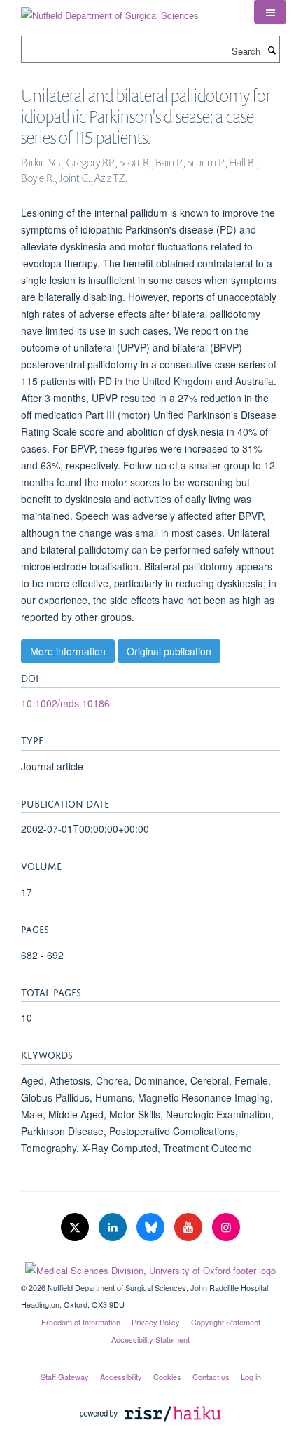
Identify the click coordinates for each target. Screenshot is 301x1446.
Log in (251, 1376)
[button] (270, 12)
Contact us (211, 1376)
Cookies (167, 1376)
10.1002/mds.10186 (65, 703)
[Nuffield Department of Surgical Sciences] (110, 10)
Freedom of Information (80, 1321)
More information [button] (68, 651)
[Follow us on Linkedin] (114, 1227)
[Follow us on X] (76, 1227)
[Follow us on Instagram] (226, 1227)
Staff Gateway (65, 1376)
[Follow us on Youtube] (189, 1227)
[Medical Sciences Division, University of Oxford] (150, 1267)
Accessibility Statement (150, 1339)
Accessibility (121, 1376)
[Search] (271, 50)
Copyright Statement (225, 1321)
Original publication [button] (169, 651)
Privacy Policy (156, 1321)
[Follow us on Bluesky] (151, 1227)
